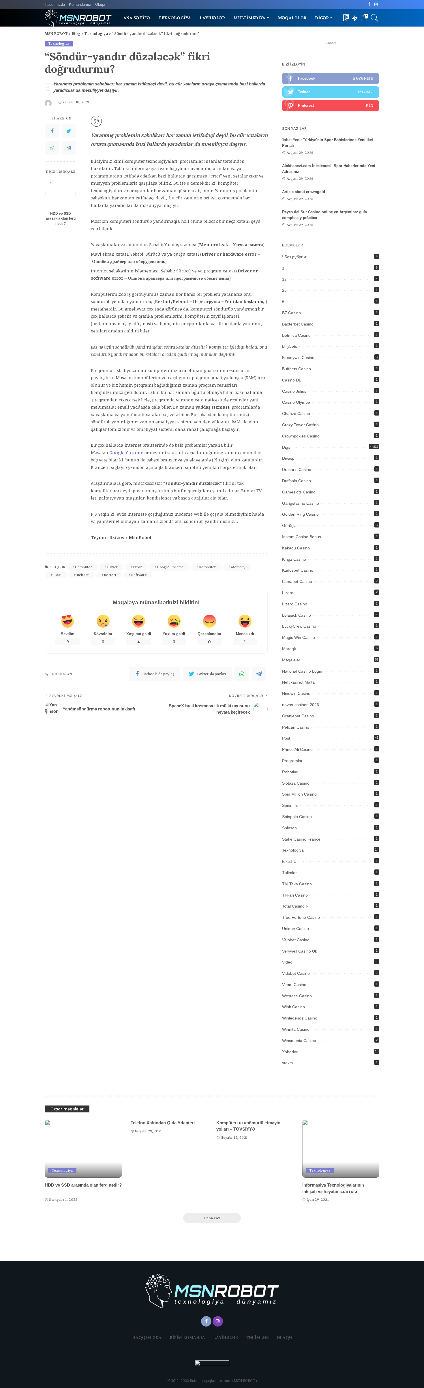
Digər (287, 447)
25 (284, 290)
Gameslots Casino (299, 492)
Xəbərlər (290, 1052)
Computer (83, 567)
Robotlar (290, 772)
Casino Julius (294, 391)
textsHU (289, 861)
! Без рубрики (294, 257)
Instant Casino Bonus (301, 536)
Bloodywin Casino (298, 357)
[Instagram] (376, 4)
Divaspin (290, 458)
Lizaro (287, 592)
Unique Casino (295, 928)
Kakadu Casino (296, 548)
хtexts (287, 1062)
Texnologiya (59, 44)
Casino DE (291, 380)
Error (137, 567)
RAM (57, 575)
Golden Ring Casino (300, 514)
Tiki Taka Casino (297, 884)
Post (286, 738)
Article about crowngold (303, 192)
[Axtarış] (374, 18)
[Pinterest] (330, 105)
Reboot (83, 575)
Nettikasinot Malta (298, 682)
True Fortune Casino (301, 917)
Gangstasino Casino (300, 503)
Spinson (289, 828)
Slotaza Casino (295, 783)
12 (284, 279)
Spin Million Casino (299, 794)
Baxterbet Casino (298, 324)
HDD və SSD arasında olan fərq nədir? (61, 219)
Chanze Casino (296, 413)
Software (139, 575)
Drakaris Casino (296, 469)
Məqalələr (291, 660)
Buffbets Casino (296, 368)
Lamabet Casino (297, 581)
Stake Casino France (301, 839)
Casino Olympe (296, 402)
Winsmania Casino (299, 1040)
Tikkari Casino (295, 895)
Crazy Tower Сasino (300, 424)
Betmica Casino (296, 335)
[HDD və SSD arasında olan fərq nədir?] (61, 193)
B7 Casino (291, 312)
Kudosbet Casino (297, 570)
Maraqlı (289, 648)
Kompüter (207, 567)
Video (287, 962)
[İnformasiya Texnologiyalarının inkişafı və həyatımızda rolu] (341, 1149)
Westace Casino (297, 996)
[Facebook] (369, 4)
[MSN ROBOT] (78, 18)
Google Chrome (170, 567)
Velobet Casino (295, 940)
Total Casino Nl (295, 906)
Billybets (289, 346)
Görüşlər (290, 525)
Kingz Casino (294, 559)
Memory (238, 567)
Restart (110, 575)
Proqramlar (292, 760)
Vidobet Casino (296, 973)
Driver (112, 567)
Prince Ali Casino (297, 749)
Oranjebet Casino (298, 716)
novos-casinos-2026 (300, 704)
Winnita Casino (295, 1029)
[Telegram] (69, 148)
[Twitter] (69, 131)
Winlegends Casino (299, 1018)
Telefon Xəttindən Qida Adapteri (163, 1122)
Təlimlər (289, 872)
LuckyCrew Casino (299, 626)
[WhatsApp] (52, 148)
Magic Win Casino (298, 637)
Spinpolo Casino (297, 816)
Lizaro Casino (294, 604)
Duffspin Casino (296, 480)
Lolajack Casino (296, 615)
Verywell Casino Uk (299, 951)
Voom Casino (294, 984)
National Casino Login (302, 671)
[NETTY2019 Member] (212, 1368)
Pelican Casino (295, 727)
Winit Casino (293, 1006)
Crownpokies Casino (301, 436)
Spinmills (290, 805)
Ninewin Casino (296, 693)
